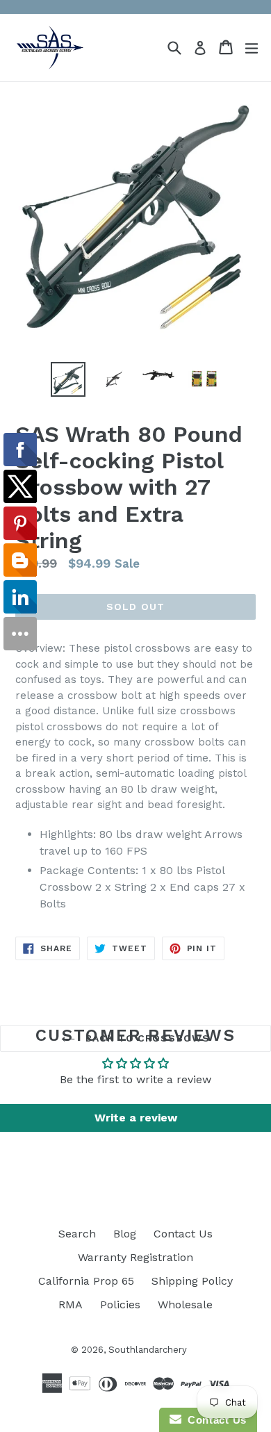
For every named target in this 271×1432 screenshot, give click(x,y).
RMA (70, 1304)
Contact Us (183, 1233)
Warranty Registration (135, 1257)
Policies (120, 1304)
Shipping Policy (192, 1280)
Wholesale (185, 1304)
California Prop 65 (86, 1280)
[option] (67, 379)
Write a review (136, 1117)
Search (77, 1233)
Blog (124, 1233)
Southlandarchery (147, 1349)
